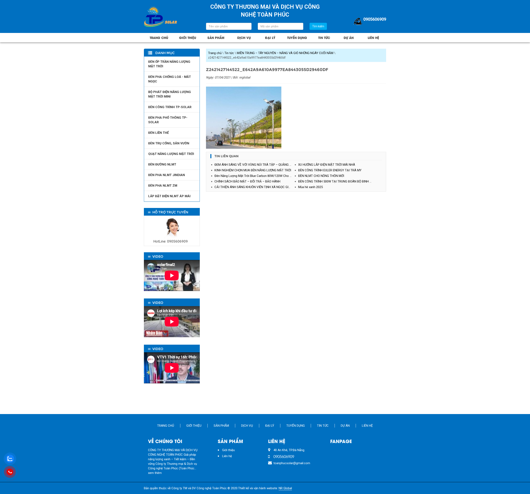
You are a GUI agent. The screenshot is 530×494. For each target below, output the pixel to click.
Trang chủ (159, 37)
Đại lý (270, 37)
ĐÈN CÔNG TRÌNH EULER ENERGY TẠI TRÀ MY (329, 170)
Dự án (349, 37)
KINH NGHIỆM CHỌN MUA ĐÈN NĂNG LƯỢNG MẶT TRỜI (252, 170)
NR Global (285, 488)
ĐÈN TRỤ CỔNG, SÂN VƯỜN (168, 143)
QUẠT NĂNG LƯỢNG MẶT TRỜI (171, 154)
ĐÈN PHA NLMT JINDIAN (166, 175)
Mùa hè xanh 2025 (310, 187)
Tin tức (324, 37)
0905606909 (374, 19)
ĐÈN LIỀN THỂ (158, 133)
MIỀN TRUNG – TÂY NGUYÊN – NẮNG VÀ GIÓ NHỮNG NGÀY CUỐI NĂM (285, 53)
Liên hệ (373, 37)
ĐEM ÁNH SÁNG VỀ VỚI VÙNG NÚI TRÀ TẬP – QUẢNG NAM (255, 165)
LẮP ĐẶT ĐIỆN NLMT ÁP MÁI (169, 196)
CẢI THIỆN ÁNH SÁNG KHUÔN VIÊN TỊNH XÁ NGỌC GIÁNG (254, 187)
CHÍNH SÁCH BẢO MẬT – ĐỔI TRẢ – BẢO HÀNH (247, 181)
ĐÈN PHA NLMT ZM (162, 185)
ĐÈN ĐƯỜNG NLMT (162, 164)
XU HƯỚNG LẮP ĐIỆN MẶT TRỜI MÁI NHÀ (326, 165)
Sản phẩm (215, 37)
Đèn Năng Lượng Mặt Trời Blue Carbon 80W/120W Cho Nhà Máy (256, 176)
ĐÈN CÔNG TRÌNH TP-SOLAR (170, 107)
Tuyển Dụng (297, 37)
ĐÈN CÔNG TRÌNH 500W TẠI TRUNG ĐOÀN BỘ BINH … (334, 181)
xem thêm (155, 473)
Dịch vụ (244, 37)
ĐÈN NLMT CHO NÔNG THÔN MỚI (321, 176)
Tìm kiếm (318, 26)
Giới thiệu (187, 37)
